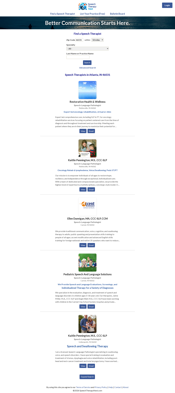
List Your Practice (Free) (92, 13)
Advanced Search (87, 67)
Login (167, 5)
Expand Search (87, 376)
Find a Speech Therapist (62, 13)
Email (91, 131)
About (125, 387)
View (83, 131)
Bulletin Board (117, 13)
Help (111, 387)
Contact (117, 387)
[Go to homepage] (87, 10)
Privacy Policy (101, 387)
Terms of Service (83, 387)
